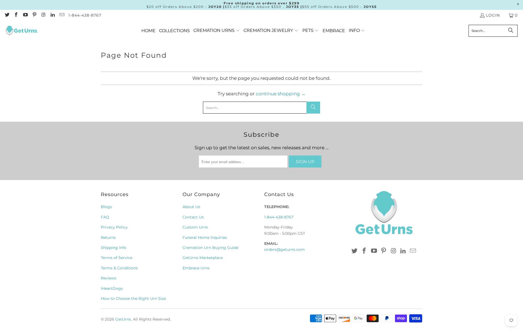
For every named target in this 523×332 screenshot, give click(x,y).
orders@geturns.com (284, 249)
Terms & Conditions (119, 268)
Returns (108, 237)
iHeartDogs (112, 288)
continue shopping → (281, 93)
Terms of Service (116, 257)
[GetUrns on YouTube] (25, 15)
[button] (216, 30)
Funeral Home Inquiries (205, 237)
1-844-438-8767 (84, 15)
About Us (191, 206)
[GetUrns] (21, 31)
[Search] (511, 31)
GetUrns (123, 319)
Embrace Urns (196, 268)
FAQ (105, 217)
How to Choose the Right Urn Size (133, 298)
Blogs (106, 206)
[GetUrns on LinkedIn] (52, 15)
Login (493, 15)
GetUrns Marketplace (203, 257)
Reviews (108, 278)
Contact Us (193, 217)
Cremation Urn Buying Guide (210, 247)
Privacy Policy (114, 227)
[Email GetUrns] (61, 15)
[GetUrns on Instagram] (43, 15)
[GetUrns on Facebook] (16, 15)
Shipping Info (113, 247)
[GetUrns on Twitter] (7, 15)
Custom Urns (195, 227)
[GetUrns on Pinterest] (34, 15)
